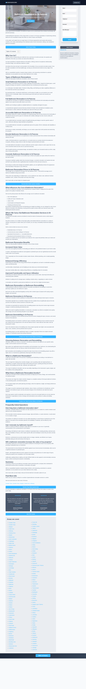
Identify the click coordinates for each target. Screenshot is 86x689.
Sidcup (33, 612)
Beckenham (35, 575)
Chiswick (11, 623)
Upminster (34, 649)
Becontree (34, 600)
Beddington (34, 592)
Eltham (33, 579)
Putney (10, 617)
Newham (11, 644)
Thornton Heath (35, 571)
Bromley (11, 578)
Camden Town (9, 483)
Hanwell (34, 561)
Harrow (34, 569)
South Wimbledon (36, 542)
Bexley (33, 631)
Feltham (34, 633)
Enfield (33, 551)
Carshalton (34, 608)
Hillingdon (34, 629)
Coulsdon (34, 643)
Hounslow (34, 594)
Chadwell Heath (35, 610)
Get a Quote (31, 21)
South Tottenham (13, 561)
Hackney (11, 547)
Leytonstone (11, 615)
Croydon (34, 596)
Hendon (10, 602)
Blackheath (11, 639)
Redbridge (34, 532)
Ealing (33, 544)
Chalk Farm (27, 483)
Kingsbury (11, 631)
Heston (34, 602)
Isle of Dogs (11, 609)
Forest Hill (34, 522)
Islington (22, 483)
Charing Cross (12, 533)
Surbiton (34, 616)
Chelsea (11, 559)
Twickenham (35, 583)
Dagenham (34, 620)
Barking (34, 559)
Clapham (11, 586)
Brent (10, 588)
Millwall (10, 598)
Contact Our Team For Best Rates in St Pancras (30, 336)
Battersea (11, 584)
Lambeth (11, 592)
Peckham (11, 582)
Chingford (34, 540)
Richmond (34, 563)
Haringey (11, 565)
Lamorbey (34, 614)
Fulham (10, 605)
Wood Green (12, 576)
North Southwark (12, 539)
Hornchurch (35, 645)
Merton (33, 547)
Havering (34, 639)
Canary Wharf (12, 594)
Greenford (34, 577)
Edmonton (11, 635)
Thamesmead (35, 588)
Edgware (34, 538)
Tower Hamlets (12, 572)
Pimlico (10, 551)
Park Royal (11, 625)
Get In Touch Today (31, 47)
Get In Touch (70, 47)
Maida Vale (11, 543)
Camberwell (11, 574)
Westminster (12, 537)
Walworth (11, 557)
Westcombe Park (13, 646)
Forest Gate (11, 619)
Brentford (34, 536)
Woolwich (34, 553)
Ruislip (33, 625)
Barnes (10, 633)
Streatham (11, 637)
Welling (34, 598)
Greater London (35, 526)
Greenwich (11, 613)
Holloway (32, 483)
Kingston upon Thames (37, 604)
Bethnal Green (12, 545)
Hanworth (34, 627)
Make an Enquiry (43, 655)
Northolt (34, 586)
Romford (34, 635)
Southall (34, 590)
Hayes (33, 623)
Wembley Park (12, 641)
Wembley (34, 524)
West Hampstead (13, 553)
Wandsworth (12, 611)
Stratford (11, 600)
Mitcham (34, 567)
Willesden (11, 580)
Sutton (33, 618)
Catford (34, 528)
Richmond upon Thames (37, 565)
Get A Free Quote (31, 514)
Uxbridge (34, 647)
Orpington (34, 641)
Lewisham (11, 648)
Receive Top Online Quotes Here (31, 487)
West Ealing (35, 549)
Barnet (33, 534)
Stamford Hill (12, 555)
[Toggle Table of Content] (17, 52)
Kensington (11, 563)
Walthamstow (12, 629)
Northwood (34, 637)
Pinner (33, 606)
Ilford (33, 555)
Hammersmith (12, 596)
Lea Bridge (11, 568)
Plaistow (11, 621)
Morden (34, 573)
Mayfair (10, 535)
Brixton (10, 590)
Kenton (34, 557)
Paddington (11, 541)
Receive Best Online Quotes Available (31, 184)
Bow (10, 570)
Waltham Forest (12, 627)
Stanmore (34, 581)
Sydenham (34, 530)
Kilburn (10, 549)
